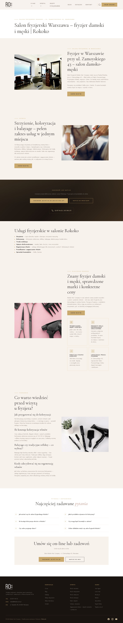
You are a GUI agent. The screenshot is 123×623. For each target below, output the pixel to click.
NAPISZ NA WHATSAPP (81, 200)
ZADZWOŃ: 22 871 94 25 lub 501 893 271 (48, 200)
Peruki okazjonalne (74, 591)
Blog (70, 5)
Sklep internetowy (49, 601)
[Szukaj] (99, 5)
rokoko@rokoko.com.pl (15, 602)
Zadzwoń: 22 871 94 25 (51, 559)
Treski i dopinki (74, 601)
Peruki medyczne (74, 595)
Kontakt (89, 5)
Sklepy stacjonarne (49, 598)
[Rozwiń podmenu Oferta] (40, 6)
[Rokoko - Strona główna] (9, 4)
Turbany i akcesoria (75, 604)
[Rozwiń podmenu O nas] (31, 6)
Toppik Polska (98, 604)
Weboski (43, 619)
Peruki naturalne (74, 588)
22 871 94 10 (14, 599)
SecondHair (98, 601)
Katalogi (78, 5)
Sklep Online (109, 4)
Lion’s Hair (97, 591)
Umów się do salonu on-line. (61, 549)
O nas (33, 3)
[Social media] (109, 619)
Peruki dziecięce (74, 598)
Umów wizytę (76, 94)
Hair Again (98, 588)
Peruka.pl (97, 595)
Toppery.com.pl (99, 607)
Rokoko (96, 598)
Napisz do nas (75, 559)
